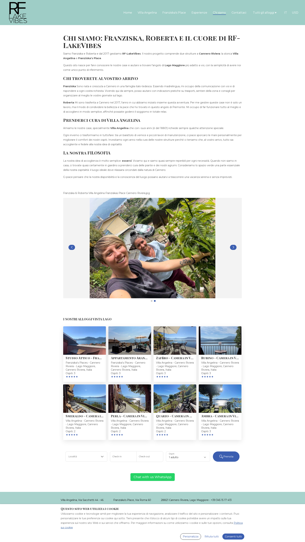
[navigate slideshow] (71, 247)
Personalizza (190, 536)
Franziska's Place (174, 12)
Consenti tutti (233, 536)
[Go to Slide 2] (155, 301)
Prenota (228, 456)
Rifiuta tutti (212, 536)
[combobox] (86, 456)
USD (295, 12)
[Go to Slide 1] (151, 301)
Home (127, 12)
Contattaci (239, 12)
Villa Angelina (147, 12)
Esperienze (199, 12)
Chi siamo (219, 12)
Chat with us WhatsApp (153, 477)
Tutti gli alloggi (264, 12)
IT (285, 12)
